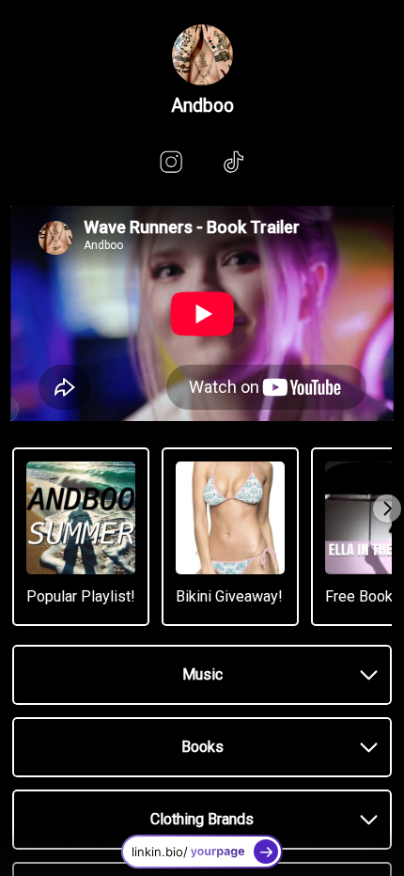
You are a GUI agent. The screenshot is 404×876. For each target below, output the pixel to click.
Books (202, 747)
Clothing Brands (202, 819)
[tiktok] (232, 161)
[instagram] (171, 161)
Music (202, 674)
